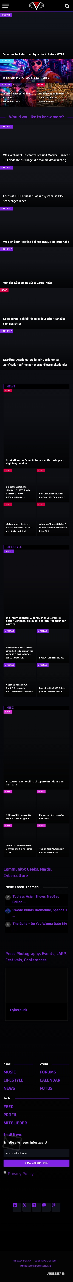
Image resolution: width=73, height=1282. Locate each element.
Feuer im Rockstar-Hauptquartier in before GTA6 (33, 54)
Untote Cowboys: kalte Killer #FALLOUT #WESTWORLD (17, 98)
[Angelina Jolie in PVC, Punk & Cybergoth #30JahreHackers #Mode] (20, 680)
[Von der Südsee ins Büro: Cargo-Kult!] (36, 267)
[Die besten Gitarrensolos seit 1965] (53, 806)
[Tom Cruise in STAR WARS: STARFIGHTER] (36, 71)
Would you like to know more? (36, 117)
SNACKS (9, 551)
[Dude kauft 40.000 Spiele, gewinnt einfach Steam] (53, 680)
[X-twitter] (26, 1207)
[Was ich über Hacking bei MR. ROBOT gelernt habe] (36, 227)
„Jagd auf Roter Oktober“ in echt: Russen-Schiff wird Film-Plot (53, 527)
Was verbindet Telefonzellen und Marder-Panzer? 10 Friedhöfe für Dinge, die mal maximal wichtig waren (36, 160)
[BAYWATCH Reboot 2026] (53, 646)
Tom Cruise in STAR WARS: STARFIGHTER (26, 78)
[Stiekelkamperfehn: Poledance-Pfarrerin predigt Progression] (36, 428)
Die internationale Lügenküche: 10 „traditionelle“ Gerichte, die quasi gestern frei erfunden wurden (36, 621)
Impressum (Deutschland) (36, 1266)
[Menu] (5, 6)
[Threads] (56, 1207)
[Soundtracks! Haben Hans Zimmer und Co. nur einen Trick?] (20, 840)
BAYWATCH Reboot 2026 (51, 658)
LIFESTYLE (5, 15)
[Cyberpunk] (36, 985)
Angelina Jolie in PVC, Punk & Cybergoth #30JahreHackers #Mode (19, 688)
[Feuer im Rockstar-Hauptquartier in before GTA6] (36, 36)
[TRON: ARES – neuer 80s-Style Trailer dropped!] (20, 806)
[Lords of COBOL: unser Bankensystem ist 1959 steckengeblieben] (36, 186)
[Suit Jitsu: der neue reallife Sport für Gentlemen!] (53, 485)
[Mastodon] (46, 1207)
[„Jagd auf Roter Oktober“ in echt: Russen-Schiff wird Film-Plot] (53, 519)
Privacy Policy (21, 1174)
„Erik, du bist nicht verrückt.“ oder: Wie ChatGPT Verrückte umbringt (19, 527)
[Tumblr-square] (36, 1207)
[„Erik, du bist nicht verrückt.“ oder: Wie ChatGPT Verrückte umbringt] (20, 519)
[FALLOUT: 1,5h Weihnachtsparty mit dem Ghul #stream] (36, 750)
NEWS (40, 85)
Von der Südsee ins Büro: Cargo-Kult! (27, 282)
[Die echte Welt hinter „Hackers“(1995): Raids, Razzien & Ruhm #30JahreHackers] (20, 485)
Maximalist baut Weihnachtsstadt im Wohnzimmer (52, 98)
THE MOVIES (6, 61)
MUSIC (8, 712)
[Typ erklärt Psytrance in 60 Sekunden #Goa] (53, 840)
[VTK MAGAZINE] (36, 6)
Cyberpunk (18, 1010)
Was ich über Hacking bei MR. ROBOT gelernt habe (36, 242)
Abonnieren (56, 1273)
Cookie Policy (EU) (46, 1261)
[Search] (66, 6)
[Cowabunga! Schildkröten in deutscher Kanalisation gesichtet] (36, 308)
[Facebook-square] (17, 1207)
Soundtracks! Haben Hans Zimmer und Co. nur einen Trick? (19, 848)
